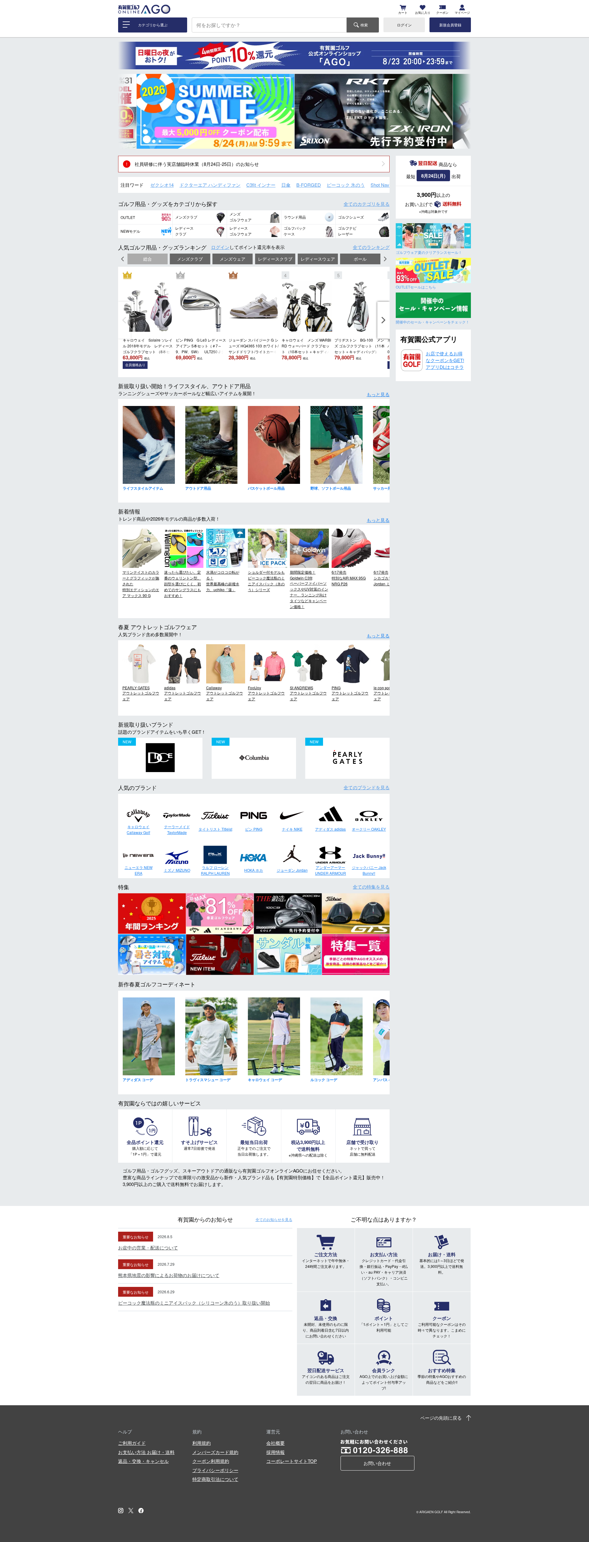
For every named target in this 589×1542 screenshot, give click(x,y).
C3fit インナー (260, 185)
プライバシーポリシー (215, 1470)
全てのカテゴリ (367, 204)
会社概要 (275, 1443)
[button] (127, 111)
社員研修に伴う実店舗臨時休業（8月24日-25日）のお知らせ (197, 164)
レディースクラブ (275, 259)
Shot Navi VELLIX (389, 185)
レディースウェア (318, 259)
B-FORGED (308, 185)
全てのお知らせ (274, 1219)
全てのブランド (367, 787)
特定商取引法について (215, 1479)
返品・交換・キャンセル (143, 1461)
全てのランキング (371, 247)
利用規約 (201, 1443)
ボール (360, 259)
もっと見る (378, 394)
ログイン (404, 24)
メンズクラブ (190, 259)
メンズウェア (232, 259)
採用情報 (275, 1452)
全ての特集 (371, 886)
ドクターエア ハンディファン (210, 185)
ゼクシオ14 (162, 185)
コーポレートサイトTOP (291, 1461)
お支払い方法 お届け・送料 (146, 1452)
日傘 (286, 185)
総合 (147, 259)
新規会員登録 (450, 24)
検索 (364, 24)
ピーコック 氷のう (346, 185)
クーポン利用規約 (210, 1461)
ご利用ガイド (132, 1443)
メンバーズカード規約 (215, 1452)
